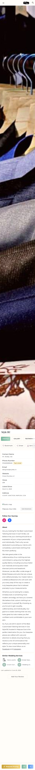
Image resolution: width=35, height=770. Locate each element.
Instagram (17, 649)
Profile (6, 439)
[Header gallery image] (17, 217)
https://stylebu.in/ (8, 476)
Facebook (6, 649)
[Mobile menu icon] (3, 3)
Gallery (17, 438)
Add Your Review (17, 677)
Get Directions (26, 509)
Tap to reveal (17, 463)
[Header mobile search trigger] (33, 3)
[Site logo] (26, 3)
